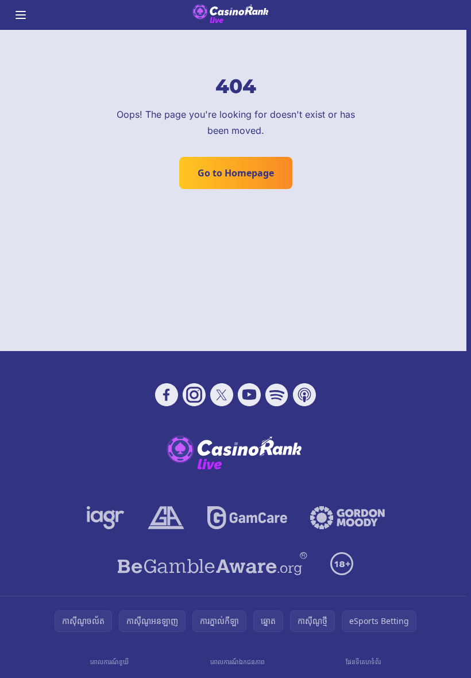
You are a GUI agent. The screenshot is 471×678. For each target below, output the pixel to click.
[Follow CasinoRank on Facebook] (166, 394)
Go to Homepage (236, 173)
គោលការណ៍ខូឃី (109, 661)
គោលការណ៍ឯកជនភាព (237, 661)
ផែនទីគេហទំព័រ (363, 661)
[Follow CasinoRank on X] (221, 394)
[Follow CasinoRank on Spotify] (276, 394)
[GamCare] (247, 517)
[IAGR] (106, 517)
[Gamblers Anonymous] (166, 517)
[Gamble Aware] (212, 563)
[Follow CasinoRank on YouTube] (249, 394)
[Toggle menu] (20, 14)
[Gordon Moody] (347, 517)
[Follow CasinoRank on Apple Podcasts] (304, 394)
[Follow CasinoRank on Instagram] (194, 394)
